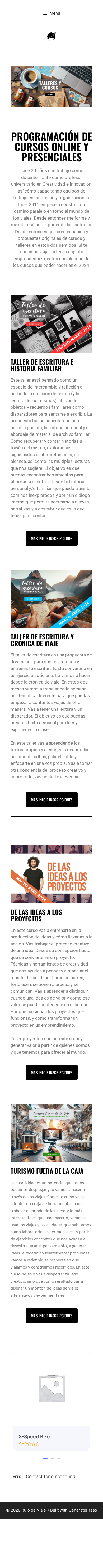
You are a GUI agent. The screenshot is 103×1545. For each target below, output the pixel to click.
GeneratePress (83, 1510)
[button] (45, 1458)
